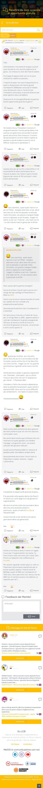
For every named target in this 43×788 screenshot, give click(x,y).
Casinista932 (15, 50)
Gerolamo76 (14, 192)
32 (40, 635)
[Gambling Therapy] (21, 769)
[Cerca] (38, 30)
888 (12, 295)
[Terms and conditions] (14, 763)
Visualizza (20, 658)
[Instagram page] (21, 754)
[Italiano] (18, 59)
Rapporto (10, 108)
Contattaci (27, 744)
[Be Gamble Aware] (30, 763)
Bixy (11, 666)
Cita (22, 108)
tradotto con (30, 59)
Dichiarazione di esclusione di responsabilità (18, 777)
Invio (33, 616)
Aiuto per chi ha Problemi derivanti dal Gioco (16, 779)
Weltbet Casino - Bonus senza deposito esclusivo (19, 685)
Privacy (36, 777)
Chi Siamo (15, 744)
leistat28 (13, 538)
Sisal (4, 526)
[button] (39, 653)
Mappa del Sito (36, 779)
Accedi (16, 40)
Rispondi (36, 108)
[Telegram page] (15, 754)
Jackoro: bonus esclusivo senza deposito (16, 653)
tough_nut (13, 635)
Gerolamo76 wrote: (13, 250)
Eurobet (29, 510)
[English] (24, 59)
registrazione (30, 40)
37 (39, 667)
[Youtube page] (28, 754)
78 (40, 699)
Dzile (11, 698)
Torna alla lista (12, 22)
